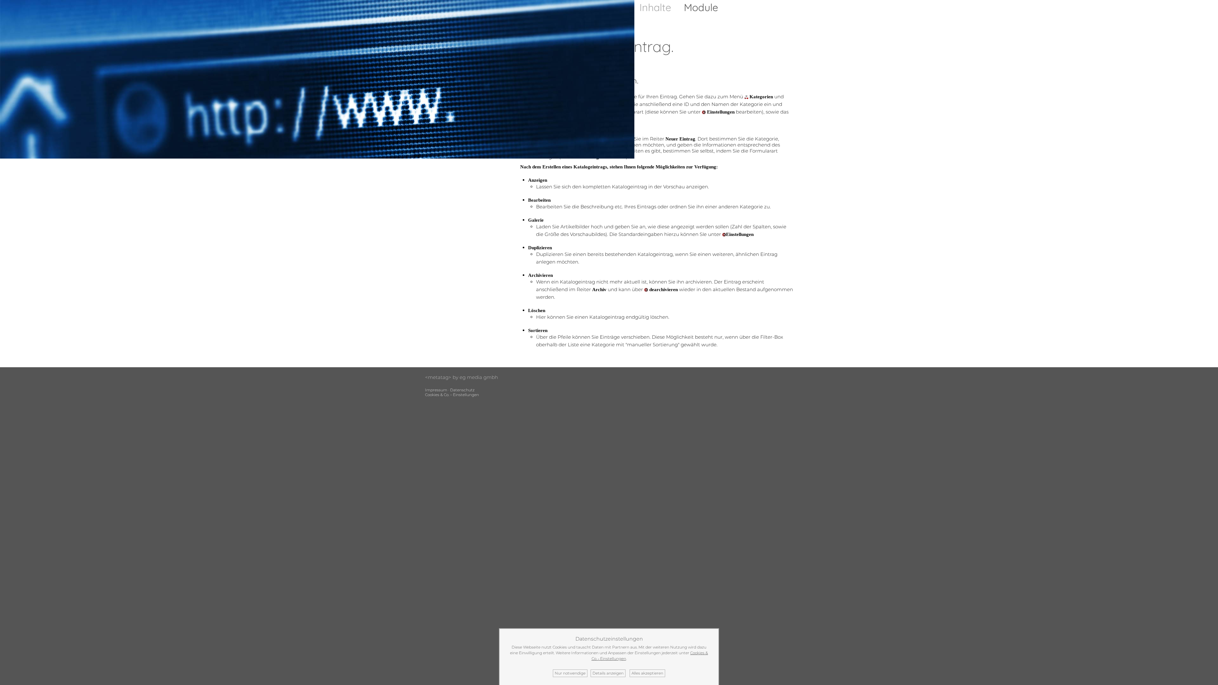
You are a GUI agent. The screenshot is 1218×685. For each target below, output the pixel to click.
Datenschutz (462, 390)
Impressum (436, 390)
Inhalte (655, 7)
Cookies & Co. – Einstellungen (452, 394)
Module (701, 7)
